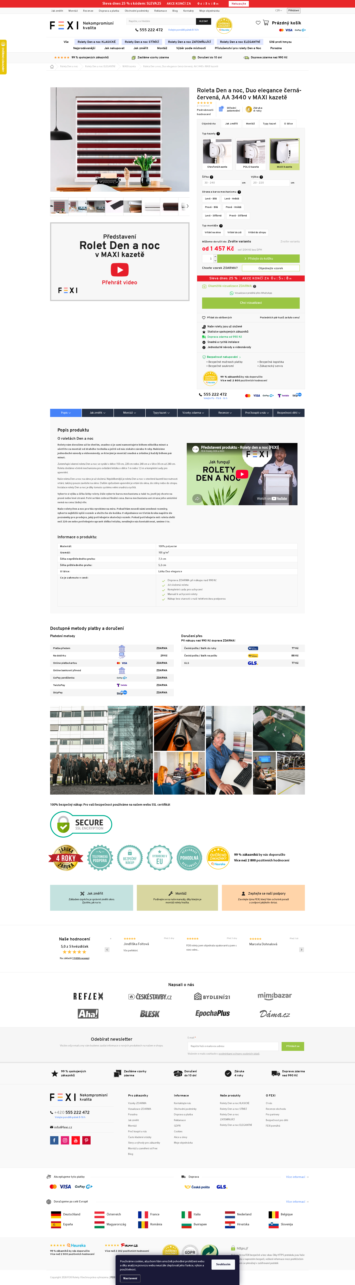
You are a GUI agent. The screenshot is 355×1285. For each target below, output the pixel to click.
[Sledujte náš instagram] (66, 1140)
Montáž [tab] (128, 412)
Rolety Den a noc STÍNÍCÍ (233, 1109)
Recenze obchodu (276, 1109)
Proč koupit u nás (137, 1131)
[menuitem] (66, 42)
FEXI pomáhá (273, 1126)
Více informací (295, 1177)
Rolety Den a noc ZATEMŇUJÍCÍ (229, 1117)
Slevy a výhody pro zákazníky (144, 1143)
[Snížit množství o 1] (215, 261)
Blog (175, 11)
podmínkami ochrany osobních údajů (239, 1054)
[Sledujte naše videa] (77, 1140)
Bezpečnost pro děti (277, 1120)
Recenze (88, 11)
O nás (269, 1103)
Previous (107, 949)
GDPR (177, 1126)
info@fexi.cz (63, 1127)
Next (301, 949)
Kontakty (188, 11)
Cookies (178, 1131)
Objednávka (209, 124)
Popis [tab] (64, 412)
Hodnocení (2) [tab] (225, 413)
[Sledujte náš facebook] (55, 1140)
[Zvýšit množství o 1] (215, 256)
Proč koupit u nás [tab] (255, 412)
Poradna (132, 1114)
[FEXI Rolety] (79, 1097)
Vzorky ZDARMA (137, 1103)
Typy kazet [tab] (160, 412)
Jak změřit (57, 11)
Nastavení (130, 1278)
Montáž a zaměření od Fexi (142, 1148)
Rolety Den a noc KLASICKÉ (234, 1103)
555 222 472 (151, 30)
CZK (277, 10)
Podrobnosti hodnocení (205, 112)
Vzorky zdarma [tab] (191, 412)
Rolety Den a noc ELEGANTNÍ (236, 1125)
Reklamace (160, 11)
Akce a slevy (180, 1137)
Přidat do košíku (258, 258)
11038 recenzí (80, 958)
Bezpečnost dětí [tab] (287, 412)
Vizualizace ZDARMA (139, 1109)
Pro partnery (272, 1114)
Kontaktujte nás (182, 1103)
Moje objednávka (210, 11)
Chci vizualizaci (251, 302)
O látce (288, 124)
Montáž (73, 11)
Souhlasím (223, 1264)
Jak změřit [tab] (96, 412)
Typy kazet (269, 124)
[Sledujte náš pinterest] (87, 1140)
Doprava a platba (109, 11)
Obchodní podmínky (137, 11)
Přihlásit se (293, 1046)
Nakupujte (239, 4)
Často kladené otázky (139, 1137)
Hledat (203, 21)
